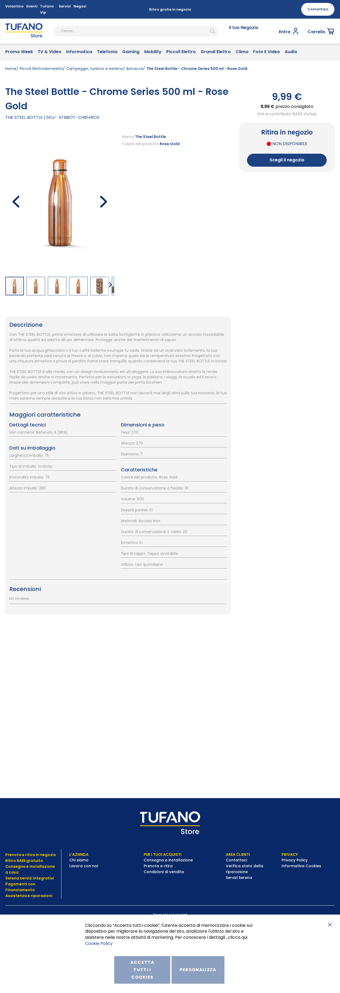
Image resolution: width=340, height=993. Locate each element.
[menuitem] (19, 52)
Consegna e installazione (168, 860)
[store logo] (23, 31)
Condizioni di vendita (164, 871)
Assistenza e (17, 895)
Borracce (134, 68)
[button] (16, 201)
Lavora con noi (84, 866)
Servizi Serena (239, 877)
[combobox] (135, 31)
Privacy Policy (295, 860)
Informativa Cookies (301, 866)
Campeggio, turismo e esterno (94, 68)
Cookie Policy (99, 943)
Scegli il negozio (287, 160)
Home (10, 68)
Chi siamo (78, 860)
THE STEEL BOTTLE (24, 117)
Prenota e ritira (159, 866)
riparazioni (41, 895)
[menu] (170, 52)
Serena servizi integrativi (30, 878)
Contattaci (237, 860)
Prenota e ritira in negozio (30, 854)
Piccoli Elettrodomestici (41, 68)
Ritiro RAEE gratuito (24, 860)
